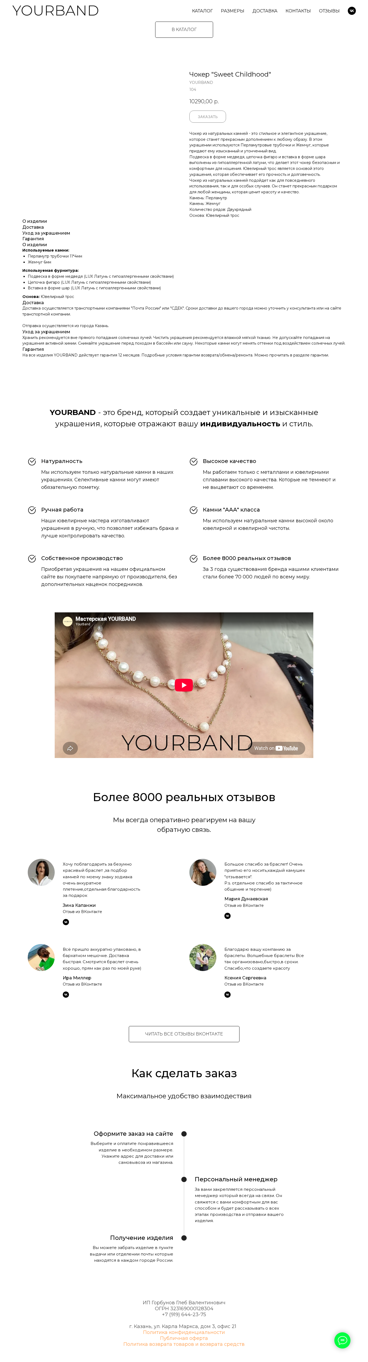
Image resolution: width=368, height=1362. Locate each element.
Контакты (298, 10)
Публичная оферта (184, 1338)
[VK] (352, 11)
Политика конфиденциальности (184, 1332)
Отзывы (329, 10)
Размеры (232, 10)
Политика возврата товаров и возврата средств (184, 1344)
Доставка (264, 10)
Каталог (202, 10)
